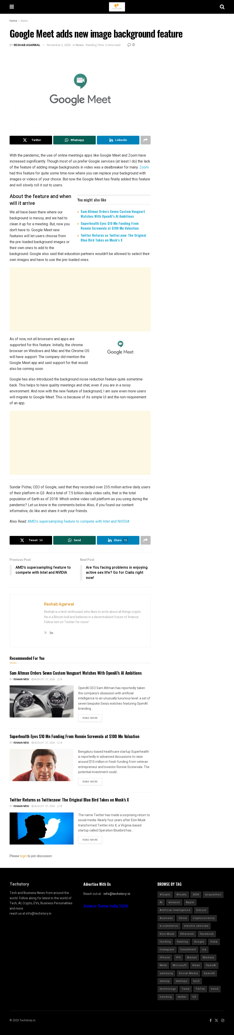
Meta (163, 965)
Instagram (167, 949)
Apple (190, 902)
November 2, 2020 (59, 45)
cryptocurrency (204, 918)
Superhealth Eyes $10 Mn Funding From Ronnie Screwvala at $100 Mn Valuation (110, 226)
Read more (90, 718)
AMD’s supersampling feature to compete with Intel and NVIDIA (78, 521)
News (24, 21)
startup (165, 981)
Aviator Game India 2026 (105, 906)
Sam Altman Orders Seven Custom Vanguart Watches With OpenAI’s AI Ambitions (113, 214)
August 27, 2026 (44, 679)
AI (161, 902)
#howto (181, 894)
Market (192, 957)
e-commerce (169, 926)
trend (214, 989)
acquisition (213, 894)
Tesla (186, 989)
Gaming (182, 942)
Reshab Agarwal (27, 45)
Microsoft (179, 965)
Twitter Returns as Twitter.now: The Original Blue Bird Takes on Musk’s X (113, 237)
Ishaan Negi (21, 679)
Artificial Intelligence (175, 910)
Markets (208, 957)
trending (166, 997)
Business (166, 918)
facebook (207, 934)
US (194, 997)
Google (199, 942)
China (183, 918)
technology (168, 989)
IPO (178, 957)
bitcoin (201, 910)
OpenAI (211, 965)
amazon (174, 902)
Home (13, 21)
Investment (188, 949)
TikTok (200, 989)
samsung (166, 973)
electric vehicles (196, 926)
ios (204, 949)
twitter (182, 997)
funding (165, 942)
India (214, 942)
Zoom (144, 167)
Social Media (188, 973)
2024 (196, 894)
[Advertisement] (80, 299)
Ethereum (187, 934)
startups (181, 981)
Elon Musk (167, 934)
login (23, 856)
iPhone (165, 957)
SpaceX (209, 973)
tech (196, 981)
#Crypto (165, 894)
